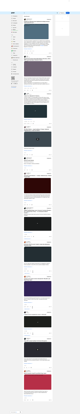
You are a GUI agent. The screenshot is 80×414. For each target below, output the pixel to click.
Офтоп (27, 94)
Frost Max (28, 126)
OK (20, 412)
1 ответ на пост (27, 273)
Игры (27, 158)
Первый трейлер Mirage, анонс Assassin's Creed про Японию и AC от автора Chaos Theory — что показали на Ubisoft (37, 211)
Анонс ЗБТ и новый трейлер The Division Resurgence (35, 340)
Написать (62, 12)
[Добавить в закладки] (27, 53)
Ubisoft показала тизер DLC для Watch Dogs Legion (35, 373)
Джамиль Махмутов (29, 207)
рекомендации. (13, 87)
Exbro (27, 56)
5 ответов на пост (27, 238)
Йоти (27, 311)
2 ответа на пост (27, 335)
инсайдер (42, 45)
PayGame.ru (28, 338)
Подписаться (49, 19)
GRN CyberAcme (29, 157)
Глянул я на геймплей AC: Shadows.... (32, 95)
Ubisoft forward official (29, 160)
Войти (68, 12)
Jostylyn (27, 93)
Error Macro (28, 241)
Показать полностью (28, 48)
